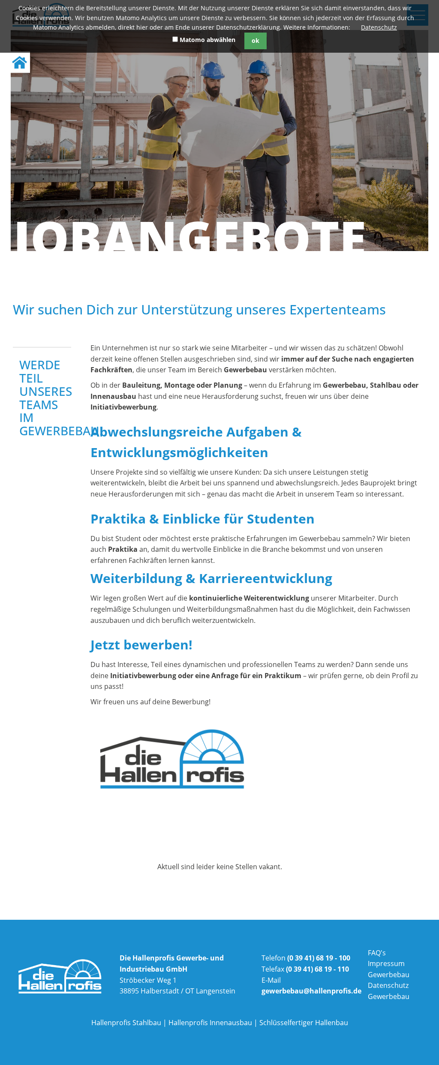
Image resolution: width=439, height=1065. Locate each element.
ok (255, 40)
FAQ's (377, 952)
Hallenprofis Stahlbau (126, 1022)
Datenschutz (379, 27)
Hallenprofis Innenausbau (210, 1022)
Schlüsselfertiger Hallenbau (303, 1022)
